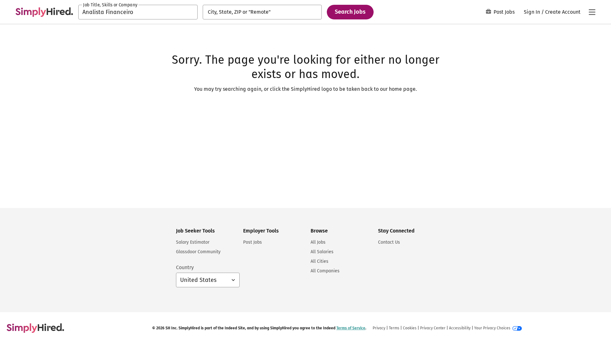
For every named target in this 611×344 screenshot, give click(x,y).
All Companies (325, 271)
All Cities (319, 261)
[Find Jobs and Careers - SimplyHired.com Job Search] (44, 12)
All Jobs (318, 242)
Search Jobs (350, 11)
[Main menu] (592, 12)
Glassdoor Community (198, 251)
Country (185, 267)
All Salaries (322, 251)
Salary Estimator (192, 242)
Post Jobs (504, 12)
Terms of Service (350, 328)
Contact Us (389, 242)
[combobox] (138, 12)
